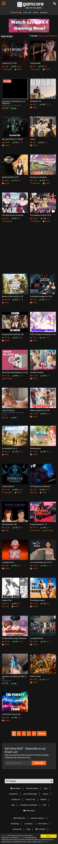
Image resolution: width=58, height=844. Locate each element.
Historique (43, 12)
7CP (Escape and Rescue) (40, 486)
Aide (13, 805)
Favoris (35, 12)
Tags (45, 788)
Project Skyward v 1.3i (38, 524)
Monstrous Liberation (38, 177)
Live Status (28, 824)
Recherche (13, 794)
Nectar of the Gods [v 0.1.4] (12, 296)
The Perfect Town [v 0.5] (11, 714)
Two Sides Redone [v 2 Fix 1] (41, 562)
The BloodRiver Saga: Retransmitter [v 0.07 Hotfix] (15, 638)
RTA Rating (15, 824)
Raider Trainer (35, 676)
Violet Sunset (35, 63)
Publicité (43, 799)
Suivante (41, 733)
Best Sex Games (32, 788)
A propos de (15, 799)
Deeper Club (7, 600)
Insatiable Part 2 (8, 562)
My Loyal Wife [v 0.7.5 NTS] (12, 139)
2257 (45, 805)
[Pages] (4, 3)
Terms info (45, 842)
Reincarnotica (35, 448)
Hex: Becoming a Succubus (12, 215)
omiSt (32, 139)
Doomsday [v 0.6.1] (9, 448)
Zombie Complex (36, 372)
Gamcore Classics (38, 818)
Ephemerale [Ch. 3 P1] (10, 177)
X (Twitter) (41, 829)
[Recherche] (54, 3)
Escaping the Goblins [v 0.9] (12, 334)
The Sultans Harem (37, 600)
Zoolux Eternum (8, 486)
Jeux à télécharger (30, 794)
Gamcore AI (17, 829)
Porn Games (42, 824)
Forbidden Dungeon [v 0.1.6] (41, 296)
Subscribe (38, 763)
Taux (45, 36)
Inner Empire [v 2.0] (9, 524)
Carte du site (30, 799)
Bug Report (16, 788)
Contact (45, 794)
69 (34, 733)
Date (40, 36)
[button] (29, 781)
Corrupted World (36, 638)
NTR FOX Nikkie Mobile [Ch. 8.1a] (42, 334)
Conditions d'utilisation (28, 805)
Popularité (52, 36)
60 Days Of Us (35, 101)
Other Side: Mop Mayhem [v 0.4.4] (15, 372)
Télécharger (30, 811)
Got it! (48, 836)
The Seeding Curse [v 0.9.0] (40, 215)
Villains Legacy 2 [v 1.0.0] (39, 410)
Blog (28, 829)
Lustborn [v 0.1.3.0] (9, 63)
